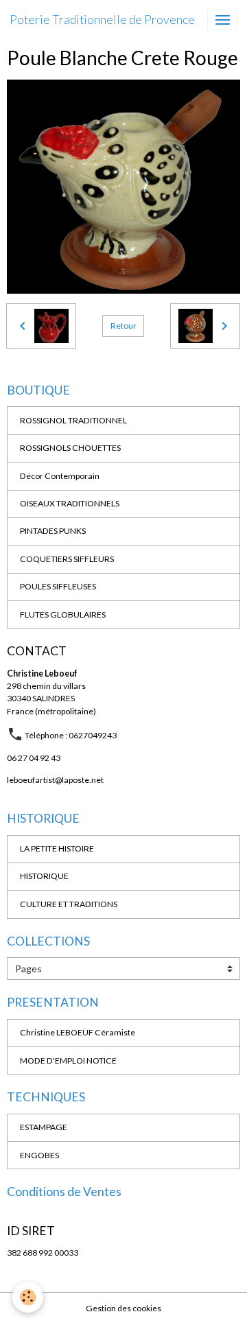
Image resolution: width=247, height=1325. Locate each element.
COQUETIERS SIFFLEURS (67, 559)
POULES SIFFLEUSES (58, 586)
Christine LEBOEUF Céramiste (77, 1032)
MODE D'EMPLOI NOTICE (68, 1060)
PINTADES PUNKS (53, 531)
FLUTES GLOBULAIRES (63, 614)
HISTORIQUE (44, 876)
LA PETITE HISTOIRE (57, 848)
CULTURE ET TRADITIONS (68, 904)
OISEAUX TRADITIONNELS (69, 503)
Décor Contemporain (59, 476)
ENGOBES (39, 1155)
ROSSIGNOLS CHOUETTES (70, 448)
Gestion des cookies (123, 1308)
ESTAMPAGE (43, 1127)
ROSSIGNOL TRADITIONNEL (73, 420)
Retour (123, 325)
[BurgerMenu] (222, 20)
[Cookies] (27, 1297)
